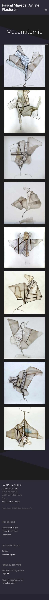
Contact (5, 551)
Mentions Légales (8, 555)
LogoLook (6, 574)
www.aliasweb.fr (8, 583)
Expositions (6, 535)
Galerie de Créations (9, 531)
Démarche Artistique (10, 528)
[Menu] (46, 9)
